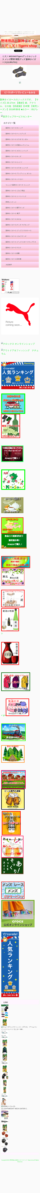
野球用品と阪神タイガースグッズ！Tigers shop (19, 43)
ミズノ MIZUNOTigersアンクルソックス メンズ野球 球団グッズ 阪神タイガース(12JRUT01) (19, 59)
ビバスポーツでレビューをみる (19, 92)
